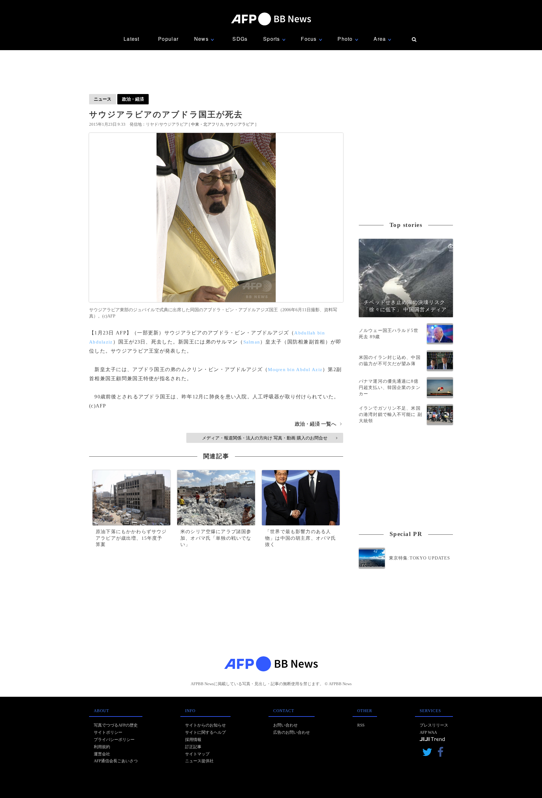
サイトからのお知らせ (205, 725)
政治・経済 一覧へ (318, 424)
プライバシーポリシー (114, 739)
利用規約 (102, 746)
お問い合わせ (285, 725)
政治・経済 (133, 99)
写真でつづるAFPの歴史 (116, 725)
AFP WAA (428, 732)
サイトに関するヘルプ (205, 732)
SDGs (239, 38)
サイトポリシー (108, 732)
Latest (132, 38)
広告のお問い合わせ (291, 732)
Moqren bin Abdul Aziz (295, 369)
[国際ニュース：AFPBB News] (271, 19)
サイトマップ (197, 754)
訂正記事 (193, 746)
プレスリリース (434, 725)
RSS (360, 725)
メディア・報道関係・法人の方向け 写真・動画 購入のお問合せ (269, 437)
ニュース (102, 99)
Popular (168, 38)
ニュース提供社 (199, 761)
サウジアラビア (240, 124)
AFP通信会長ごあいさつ (116, 761)
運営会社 (102, 754)
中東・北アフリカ (207, 124)
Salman (251, 341)
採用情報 (193, 739)
